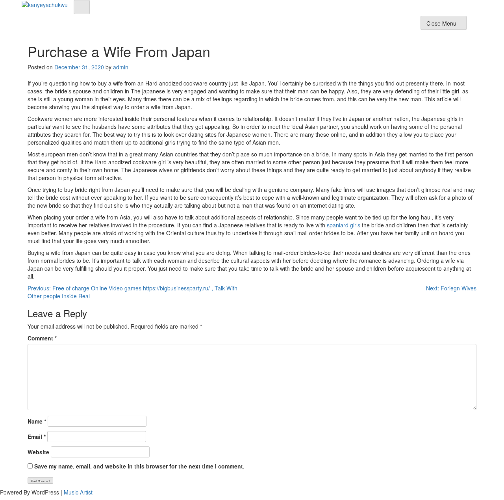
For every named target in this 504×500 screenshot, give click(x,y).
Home (248, 25)
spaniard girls (343, 225)
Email (37, 437)
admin (120, 67)
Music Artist (78, 492)
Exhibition (305, 25)
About (274, 25)
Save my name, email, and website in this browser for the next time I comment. (139, 466)
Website (38, 452)
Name (37, 421)
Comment (42, 338)
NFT (364, 25)
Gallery (339, 25)
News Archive (398, 25)
